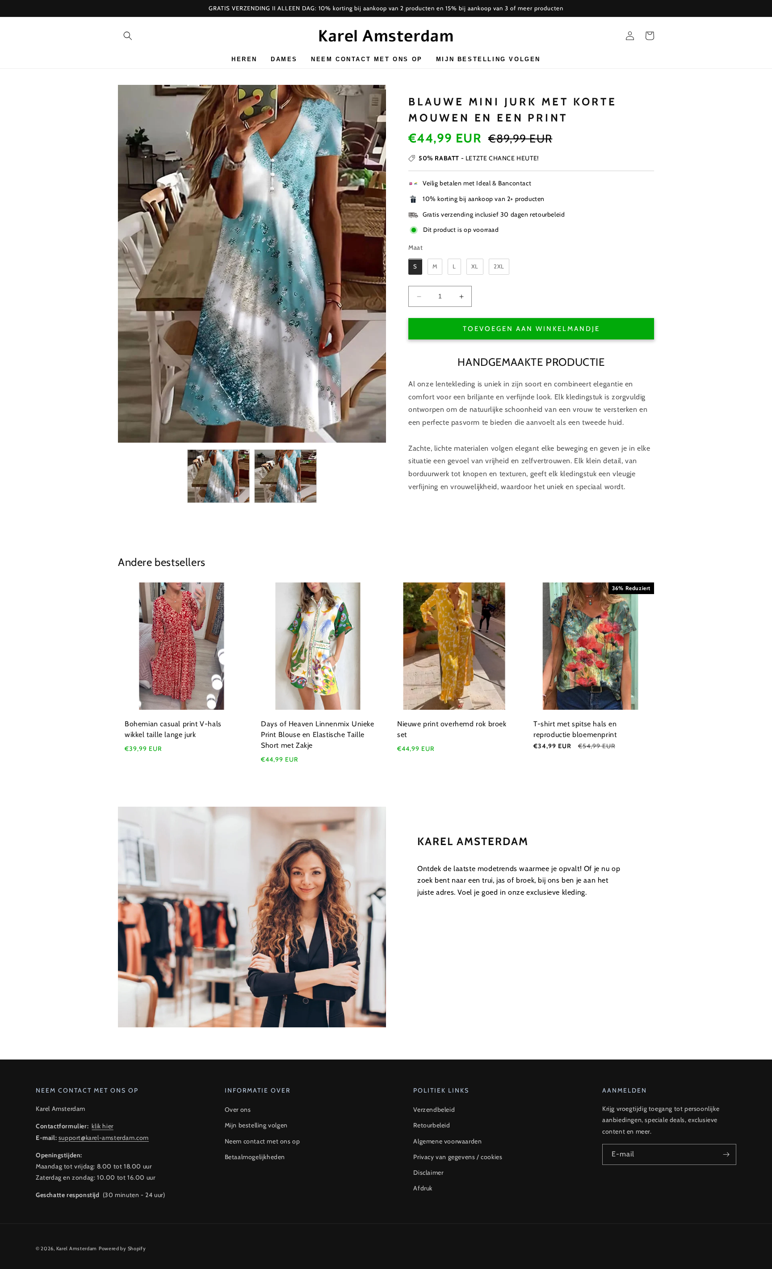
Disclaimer (428, 1172)
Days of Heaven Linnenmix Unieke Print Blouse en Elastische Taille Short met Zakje (317, 735)
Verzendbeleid (434, 1110)
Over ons (238, 1110)
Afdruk (422, 1188)
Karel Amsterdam (76, 1248)
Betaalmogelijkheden (255, 1157)
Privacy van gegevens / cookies (457, 1157)
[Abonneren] (726, 1154)
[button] (128, 36)
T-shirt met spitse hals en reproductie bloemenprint (575, 729)
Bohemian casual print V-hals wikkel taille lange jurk (173, 729)
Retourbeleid (431, 1125)
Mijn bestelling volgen (256, 1125)
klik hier (102, 1126)
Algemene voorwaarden (447, 1141)
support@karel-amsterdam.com (104, 1138)
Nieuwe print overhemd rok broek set (452, 729)
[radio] (415, 267)
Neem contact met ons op (262, 1141)
